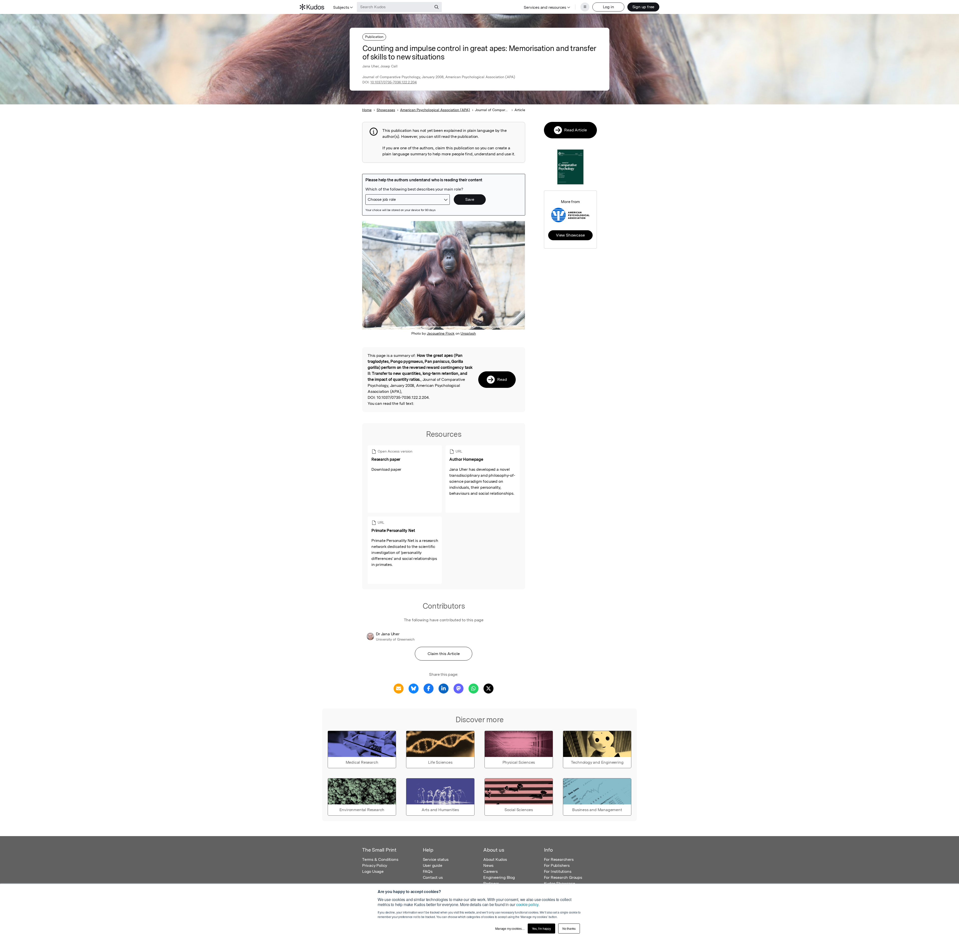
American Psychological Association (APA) (435, 110)
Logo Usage (373, 871)
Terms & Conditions (380, 859)
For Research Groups (563, 877)
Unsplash (468, 333)
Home (367, 110)
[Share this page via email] (398, 688)
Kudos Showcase (559, 883)
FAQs (428, 871)
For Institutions (557, 871)
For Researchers (559, 859)
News (488, 865)
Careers (490, 871)
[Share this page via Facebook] (428, 688)
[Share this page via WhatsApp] (473, 688)
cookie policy (527, 904)
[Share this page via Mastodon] (458, 688)
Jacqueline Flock (441, 333)
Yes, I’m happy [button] (541, 928)
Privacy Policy (374, 865)
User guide (432, 865)
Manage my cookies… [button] (509, 928)
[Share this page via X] (488, 688)
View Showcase (570, 235)
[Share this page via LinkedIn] (443, 688)
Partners (491, 883)
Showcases (386, 110)
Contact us (433, 877)
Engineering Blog (499, 877)
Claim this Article (444, 653)
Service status (436, 859)
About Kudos (495, 859)
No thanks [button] (569, 928)
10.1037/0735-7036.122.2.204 (393, 82)
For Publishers (557, 865)
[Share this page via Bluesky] (413, 688)
